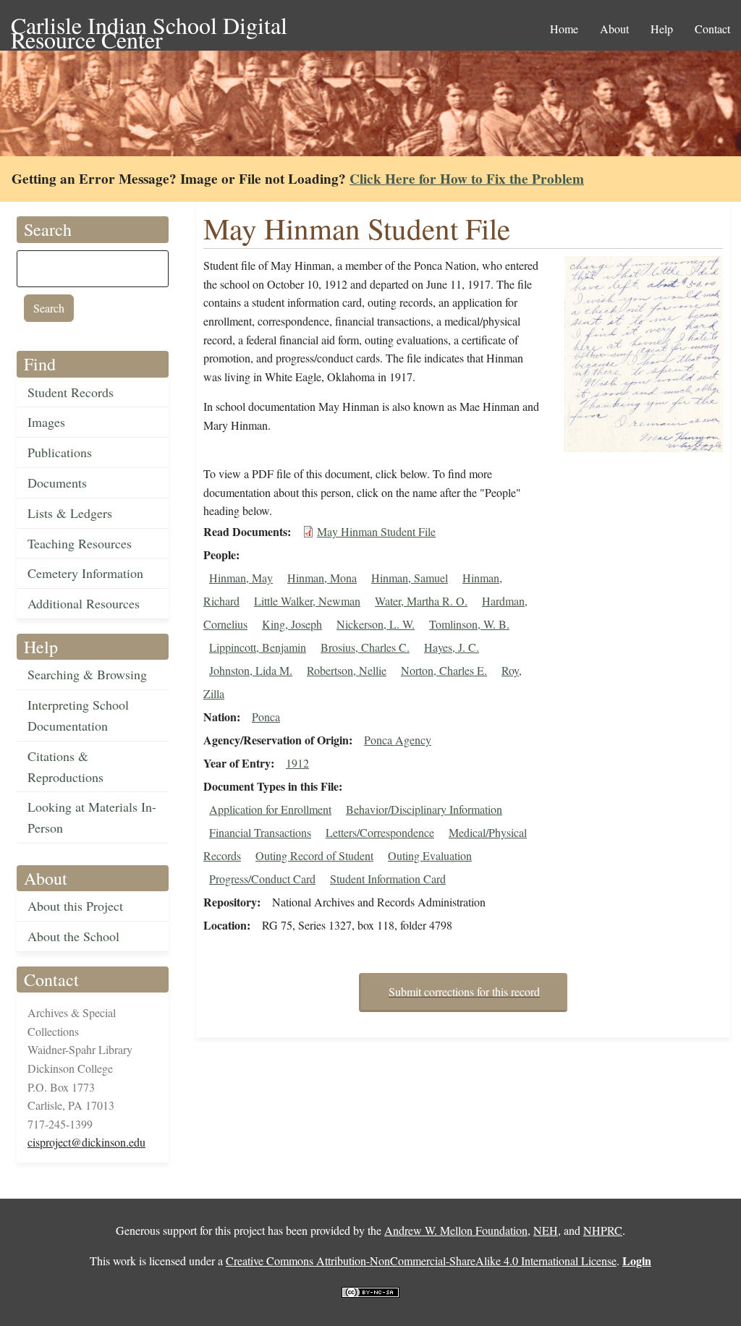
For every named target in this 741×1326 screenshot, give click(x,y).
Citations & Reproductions (65, 766)
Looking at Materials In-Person (91, 817)
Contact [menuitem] (712, 28)
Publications (59, 452)
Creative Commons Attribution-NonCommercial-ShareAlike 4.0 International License (421, 1260)
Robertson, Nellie (346, 670)
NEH (545, 1230)
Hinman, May (241, 577)
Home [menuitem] (564, 28)
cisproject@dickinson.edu (86, 1141)
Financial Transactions (260, 832)
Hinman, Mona (322, 577)
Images (46, 421)
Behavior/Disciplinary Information (424, 809)
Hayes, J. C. (451, 647)
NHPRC (602, 1230)
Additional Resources (83, 603)
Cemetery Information (85, 573)
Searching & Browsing (87, 674)
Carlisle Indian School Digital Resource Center (149, 26)
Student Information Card (388, 878)
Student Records (70, 392)
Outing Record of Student (314, 855)
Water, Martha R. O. (421, 600)
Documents (57, 482)
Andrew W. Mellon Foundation (456, 1230)
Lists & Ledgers (69, 513)
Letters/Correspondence (380, 832)
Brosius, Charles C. (365, 647)
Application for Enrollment (270, 809)
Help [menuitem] (662, 28)
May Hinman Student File (376, 531)
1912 (297, 762)
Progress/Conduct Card (262, 878)
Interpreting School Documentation (78, 715)
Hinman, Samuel (409, 577)
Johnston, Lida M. (250, 670)
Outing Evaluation (430, 855)
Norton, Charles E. (444, 670)
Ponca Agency (397, 739)
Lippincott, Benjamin (257, 647)
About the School (73, 936)
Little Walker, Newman (307, 600)
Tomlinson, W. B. (469, 624)
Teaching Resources (79, 543)
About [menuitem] (614, 28)
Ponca (266, 716)
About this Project (75, 905)
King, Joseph (292, 624)
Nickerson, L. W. (375, 624)
